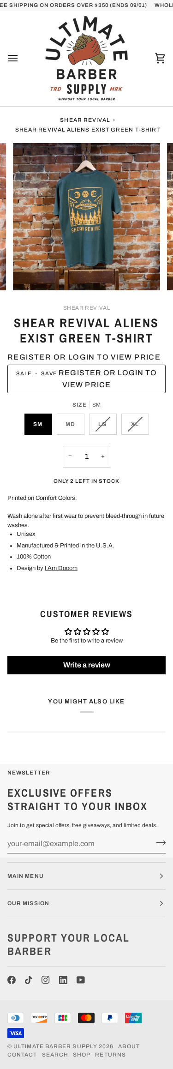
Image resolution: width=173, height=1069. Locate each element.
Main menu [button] (25, 876)
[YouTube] (81, 980)
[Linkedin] (63, 980)
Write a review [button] (86, 665)
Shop (81, 1054)
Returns (110, 1054)
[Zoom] (30, 273)
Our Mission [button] (28, 903)
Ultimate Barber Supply (55, 1046)
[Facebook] (11, 980)
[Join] (158, 842)
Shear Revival (85, 120)
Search (55, 1054)
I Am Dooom (61, 568)
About (128, 1046)
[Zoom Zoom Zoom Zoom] (86, 216)
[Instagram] (46, 980)
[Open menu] (21, 58)
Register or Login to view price (84, 357)
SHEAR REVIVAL (86, 308)
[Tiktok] (28, 980)
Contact (22, 1054)
